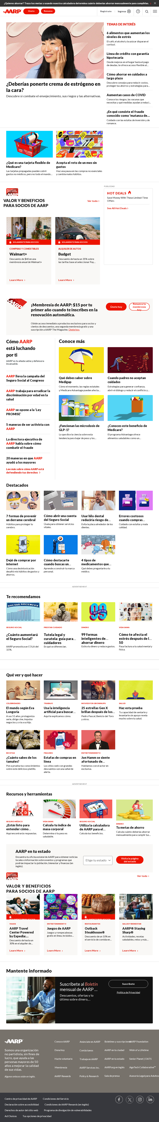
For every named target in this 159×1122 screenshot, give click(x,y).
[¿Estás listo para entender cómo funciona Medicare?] (22, 809)
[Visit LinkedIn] (150, 1100)
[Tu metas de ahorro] (134, 810)
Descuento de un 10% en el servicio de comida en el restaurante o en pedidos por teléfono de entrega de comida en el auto (98, 938)
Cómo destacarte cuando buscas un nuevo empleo (56, 564)
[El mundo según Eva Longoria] (23, 690)
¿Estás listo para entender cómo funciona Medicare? (20, 829)
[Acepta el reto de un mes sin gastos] (79, 144)
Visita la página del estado (130, 860)
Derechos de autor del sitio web (21, 1110)
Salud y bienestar (131, 924)
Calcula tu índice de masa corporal (57, 827)
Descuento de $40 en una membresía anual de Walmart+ (25, 260)
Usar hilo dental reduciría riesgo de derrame (94, 520)
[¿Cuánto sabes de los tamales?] (23, 739)
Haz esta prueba (130, 708)
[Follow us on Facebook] (119, 1100)
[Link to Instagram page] (140, 1100)
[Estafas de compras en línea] (61, 739)
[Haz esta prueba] (136, 690)
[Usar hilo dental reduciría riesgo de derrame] (98, 500)
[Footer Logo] (23, 1041)
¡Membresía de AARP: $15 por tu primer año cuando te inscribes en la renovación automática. (64, 309)
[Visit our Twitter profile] (130, 1100)
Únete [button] (31, 11)
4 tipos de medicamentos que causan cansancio (95, 564)
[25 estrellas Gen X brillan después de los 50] (98, 690)
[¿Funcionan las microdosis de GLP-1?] (81, 408)
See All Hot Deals (117, 208)
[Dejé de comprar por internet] (23, 544)
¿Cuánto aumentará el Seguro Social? (22, 637)
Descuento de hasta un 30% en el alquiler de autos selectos (21, 942)
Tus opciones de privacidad (37, 1116)
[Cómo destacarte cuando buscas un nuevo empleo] (61, 544)
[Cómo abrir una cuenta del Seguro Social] (61, 500)
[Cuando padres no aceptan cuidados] (130, 360)
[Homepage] (12, 11)
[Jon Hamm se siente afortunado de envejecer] (98, 739)
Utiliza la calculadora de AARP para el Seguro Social (95, 829)
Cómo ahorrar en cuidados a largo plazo (127, 76)
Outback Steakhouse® (95, 930)
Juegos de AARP (59, 928)
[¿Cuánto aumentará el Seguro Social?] (23, 612)
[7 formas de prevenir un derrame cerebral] (23, 500)
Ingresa (122, 11)
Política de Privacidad (128, 992)
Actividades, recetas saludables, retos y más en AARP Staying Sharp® (135, 938)
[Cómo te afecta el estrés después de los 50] (136, 612)
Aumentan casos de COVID (126, 95)
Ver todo (92, 200)
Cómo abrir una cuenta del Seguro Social (60, 518)
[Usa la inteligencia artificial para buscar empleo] (61, 690)
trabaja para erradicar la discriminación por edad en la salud (28, 395)
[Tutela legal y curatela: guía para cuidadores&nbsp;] (61, 612)
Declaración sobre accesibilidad (22, 1104)
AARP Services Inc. (90, 1067)
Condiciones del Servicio (56, 1098)
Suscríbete (128, 983)
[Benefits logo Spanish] (13, 195)
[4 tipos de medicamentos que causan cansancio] (98, 544)
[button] (147, 11)
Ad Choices (11, 1116)
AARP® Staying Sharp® (133, 930)
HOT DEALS (116, 193)
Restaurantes (92, 924)
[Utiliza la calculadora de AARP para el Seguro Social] (96, 809)
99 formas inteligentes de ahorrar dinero (93, 638)
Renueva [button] (48, 11)
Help (138, 11)
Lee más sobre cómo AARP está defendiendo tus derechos (25, 471)
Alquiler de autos (69, 249)
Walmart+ (18, 254)
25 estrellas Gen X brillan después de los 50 (96, 712)
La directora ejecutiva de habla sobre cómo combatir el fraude (24, 443)
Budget (64, 254)
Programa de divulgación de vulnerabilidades (68, 1110)
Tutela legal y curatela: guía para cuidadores (58, 639)
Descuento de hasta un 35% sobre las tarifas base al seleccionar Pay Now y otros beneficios (76, 260)
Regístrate (105, 11)
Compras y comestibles (24, 249)
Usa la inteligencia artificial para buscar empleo (58, 712)
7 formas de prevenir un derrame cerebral (21, 518)
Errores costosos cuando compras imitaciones (131, 520)
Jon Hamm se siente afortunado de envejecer (95, 761)
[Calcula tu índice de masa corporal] (59, 809)
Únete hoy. (74, 329)
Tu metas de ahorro (130, 827)
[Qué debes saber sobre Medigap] (81, 360)
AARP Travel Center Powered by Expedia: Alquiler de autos (21, 932)
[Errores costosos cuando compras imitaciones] (136, 500)
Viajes (12, 924)
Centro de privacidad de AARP (21, 1098)
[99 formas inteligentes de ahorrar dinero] (98, 612)
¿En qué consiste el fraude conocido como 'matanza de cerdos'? (127, 114)
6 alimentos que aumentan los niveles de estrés (128, 35)
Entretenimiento (56, 924)
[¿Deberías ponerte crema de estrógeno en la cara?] (55, 50)
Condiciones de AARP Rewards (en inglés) (67, 1104)
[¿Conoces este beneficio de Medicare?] (130, 408)
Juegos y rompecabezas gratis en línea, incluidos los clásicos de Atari (60, 934)
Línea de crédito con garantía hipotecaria (128, 55)
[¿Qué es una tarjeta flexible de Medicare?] (29, 144)
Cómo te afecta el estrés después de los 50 (136, 638)
